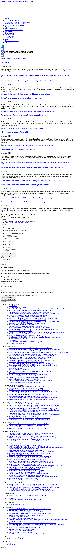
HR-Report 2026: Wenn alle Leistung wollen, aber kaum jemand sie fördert (32, 438)
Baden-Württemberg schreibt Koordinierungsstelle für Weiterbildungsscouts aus (34, 313)
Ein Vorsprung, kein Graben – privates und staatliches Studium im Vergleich (33, 397)
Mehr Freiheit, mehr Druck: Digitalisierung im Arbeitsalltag (27, 425)
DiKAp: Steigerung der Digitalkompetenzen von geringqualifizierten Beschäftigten (34, 410)
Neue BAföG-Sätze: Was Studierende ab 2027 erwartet (26, 387)
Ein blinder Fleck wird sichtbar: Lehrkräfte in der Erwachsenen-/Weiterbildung (33, 408)
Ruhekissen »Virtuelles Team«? (19, 516)
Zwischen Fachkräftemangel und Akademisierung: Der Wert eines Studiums (33, 391)
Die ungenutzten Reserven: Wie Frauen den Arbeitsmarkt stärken (29, 453)
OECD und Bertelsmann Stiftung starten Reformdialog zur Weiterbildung (31, 355)
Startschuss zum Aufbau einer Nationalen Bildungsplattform (27, 377)
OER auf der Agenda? (16, 368)
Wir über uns (13, 544)
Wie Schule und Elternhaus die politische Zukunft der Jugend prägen (30, 376)
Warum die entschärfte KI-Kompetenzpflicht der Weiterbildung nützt (24, 115)
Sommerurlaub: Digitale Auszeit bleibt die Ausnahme (25, 427)
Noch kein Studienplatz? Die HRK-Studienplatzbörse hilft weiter (29, 390)
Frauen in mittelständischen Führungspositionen (24, 448)
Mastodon (3, 224)
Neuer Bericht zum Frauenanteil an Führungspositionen (26, 470)
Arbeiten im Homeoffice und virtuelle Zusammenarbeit (26, 515)
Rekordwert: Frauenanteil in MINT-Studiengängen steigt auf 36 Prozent (31, 461)
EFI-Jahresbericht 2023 (16, 504)
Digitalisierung (47, 198)
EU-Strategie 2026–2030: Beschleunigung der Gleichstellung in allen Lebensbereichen (36, 447)
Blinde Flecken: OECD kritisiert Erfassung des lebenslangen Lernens (30, 348)
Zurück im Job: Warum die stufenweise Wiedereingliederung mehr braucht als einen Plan (37, 332)
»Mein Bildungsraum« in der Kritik (19, 369)
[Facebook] (37, 52)
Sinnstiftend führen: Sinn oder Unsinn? (21, 532)
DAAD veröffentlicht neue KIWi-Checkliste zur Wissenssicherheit (29, 413)
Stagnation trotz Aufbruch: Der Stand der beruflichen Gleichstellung (30, 458)
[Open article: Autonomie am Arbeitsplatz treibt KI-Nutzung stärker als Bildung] (22, 198)
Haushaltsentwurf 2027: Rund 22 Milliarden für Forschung (27, 404)
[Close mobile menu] (1, 16)
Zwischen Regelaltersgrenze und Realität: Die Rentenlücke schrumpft (31, 486)
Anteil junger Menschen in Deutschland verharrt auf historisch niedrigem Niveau (34, 487)
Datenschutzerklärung (16, 538)
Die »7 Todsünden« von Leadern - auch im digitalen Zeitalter (27, 534)
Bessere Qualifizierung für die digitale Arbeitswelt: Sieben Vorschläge (30, 512)
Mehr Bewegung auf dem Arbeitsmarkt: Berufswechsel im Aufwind (30, 334)
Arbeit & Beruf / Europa (19, 58)
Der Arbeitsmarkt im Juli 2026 (18, 338)
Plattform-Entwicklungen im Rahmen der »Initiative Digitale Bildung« (30, 380)
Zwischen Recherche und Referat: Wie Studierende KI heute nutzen (30, 394)
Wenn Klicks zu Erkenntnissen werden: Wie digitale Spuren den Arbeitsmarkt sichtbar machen (38, 407)
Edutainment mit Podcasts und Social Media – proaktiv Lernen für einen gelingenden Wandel (38, 520)
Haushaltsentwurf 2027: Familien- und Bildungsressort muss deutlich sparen (33, 365)
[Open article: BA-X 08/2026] (6, 58)
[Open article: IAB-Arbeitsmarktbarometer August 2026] (14, 128)
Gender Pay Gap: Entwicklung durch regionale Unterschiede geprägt (30, 456)
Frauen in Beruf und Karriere (44, 145)
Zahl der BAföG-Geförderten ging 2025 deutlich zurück (26, 388)
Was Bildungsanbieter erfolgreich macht (21, 529)
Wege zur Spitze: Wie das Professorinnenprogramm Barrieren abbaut (31, 462)
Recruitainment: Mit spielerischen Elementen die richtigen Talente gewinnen (32, 523)
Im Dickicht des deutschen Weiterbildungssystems (25, 527)
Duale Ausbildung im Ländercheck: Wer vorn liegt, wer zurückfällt (29, 327)
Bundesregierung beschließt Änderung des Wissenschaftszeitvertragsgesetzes (34, 405)
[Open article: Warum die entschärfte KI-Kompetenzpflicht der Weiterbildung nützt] (23, 111)
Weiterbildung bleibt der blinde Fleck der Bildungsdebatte (26, 362)
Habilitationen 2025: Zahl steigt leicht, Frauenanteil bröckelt (27, 396)
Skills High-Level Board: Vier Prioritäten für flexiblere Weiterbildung (30, 357)
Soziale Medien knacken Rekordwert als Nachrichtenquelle (21, 98)
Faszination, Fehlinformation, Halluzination (22, 518)
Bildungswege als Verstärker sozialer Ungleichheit (24, 382)
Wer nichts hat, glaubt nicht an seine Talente (22, 416)
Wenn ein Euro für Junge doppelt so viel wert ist (24, 379)
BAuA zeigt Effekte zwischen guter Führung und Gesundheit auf (29, 439)
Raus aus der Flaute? (15, 521)
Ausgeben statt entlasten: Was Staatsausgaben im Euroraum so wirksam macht (34, 321)
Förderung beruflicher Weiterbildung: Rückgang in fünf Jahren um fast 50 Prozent (34, 349)
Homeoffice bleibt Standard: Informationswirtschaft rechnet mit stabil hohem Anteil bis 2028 (32, 167)
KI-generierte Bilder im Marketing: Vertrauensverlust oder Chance (29, 526)
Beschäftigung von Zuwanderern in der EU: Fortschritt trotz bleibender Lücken (33, 329)
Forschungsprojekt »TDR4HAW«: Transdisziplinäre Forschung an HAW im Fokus (34, 415)
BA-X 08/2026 (5, 62)
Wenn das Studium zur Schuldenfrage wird (22, 393)
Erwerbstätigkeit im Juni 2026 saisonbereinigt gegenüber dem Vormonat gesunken (35, 337)
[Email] (37, 55)
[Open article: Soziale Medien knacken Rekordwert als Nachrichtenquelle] (20, 94)
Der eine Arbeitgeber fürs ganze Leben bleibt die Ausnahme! (28, 317)
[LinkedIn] (37, 46)
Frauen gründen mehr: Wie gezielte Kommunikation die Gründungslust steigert (33, 476)
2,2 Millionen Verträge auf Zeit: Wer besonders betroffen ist (27, 320)
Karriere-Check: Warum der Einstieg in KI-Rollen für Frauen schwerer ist (31, 452)
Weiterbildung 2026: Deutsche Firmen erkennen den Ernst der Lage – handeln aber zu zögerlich (39, 352)
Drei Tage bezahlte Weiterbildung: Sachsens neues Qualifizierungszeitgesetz (33, 354)
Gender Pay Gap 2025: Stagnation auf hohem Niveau (25, 455)
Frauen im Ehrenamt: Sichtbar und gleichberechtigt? (25, 472)
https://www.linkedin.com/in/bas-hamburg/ (18, 222)
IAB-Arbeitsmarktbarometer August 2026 (15, 132)
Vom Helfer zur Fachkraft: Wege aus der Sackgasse (25, 342)
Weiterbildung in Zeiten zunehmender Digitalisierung (25, 499)
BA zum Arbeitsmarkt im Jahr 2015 (20, 343)
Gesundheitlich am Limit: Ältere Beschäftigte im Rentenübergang (29, 489)
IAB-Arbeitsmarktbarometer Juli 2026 (20, 331)
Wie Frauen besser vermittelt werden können (23, 478)
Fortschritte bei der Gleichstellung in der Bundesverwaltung (27, 459)
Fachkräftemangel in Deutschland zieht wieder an (24, 434)
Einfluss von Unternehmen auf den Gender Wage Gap (26, 450)
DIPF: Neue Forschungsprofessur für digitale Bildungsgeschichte (29, 418)
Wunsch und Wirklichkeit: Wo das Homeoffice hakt (25, 335)
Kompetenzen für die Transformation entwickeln (24, 411)
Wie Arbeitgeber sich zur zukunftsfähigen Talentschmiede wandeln (30, 513)
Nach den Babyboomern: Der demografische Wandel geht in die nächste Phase (27, 81)
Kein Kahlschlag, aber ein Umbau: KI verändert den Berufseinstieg (30, 312)
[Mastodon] (37, 49)
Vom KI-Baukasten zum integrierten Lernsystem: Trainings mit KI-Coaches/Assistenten (36, 524)
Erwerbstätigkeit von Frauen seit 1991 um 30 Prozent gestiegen (29, 473)
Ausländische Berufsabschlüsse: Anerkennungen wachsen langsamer (31, 315)
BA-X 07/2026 (13, 340)
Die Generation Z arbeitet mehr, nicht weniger (23, 324)
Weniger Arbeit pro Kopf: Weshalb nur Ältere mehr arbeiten (27, 323)
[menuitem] (7, 19)
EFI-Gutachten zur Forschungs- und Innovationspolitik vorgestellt (29, 419)
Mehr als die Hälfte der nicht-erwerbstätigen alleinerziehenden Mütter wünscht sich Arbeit (37, 480)
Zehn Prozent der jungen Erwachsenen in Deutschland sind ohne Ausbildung (33, 318)
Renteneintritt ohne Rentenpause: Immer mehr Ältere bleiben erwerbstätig (32, 490)
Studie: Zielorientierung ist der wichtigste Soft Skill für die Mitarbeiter (30, 441)
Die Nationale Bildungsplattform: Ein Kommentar (24, 510)
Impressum (12, 543)
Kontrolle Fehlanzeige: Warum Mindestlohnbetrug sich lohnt (27, 326)
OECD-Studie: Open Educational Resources (23, 373)
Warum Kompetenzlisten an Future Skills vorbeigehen (26, 351)
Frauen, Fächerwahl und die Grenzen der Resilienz (18, 149)
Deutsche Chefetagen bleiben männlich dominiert (24, 469)
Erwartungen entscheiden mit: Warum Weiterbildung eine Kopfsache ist (31, 360)
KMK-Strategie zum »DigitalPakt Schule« (22, 366)
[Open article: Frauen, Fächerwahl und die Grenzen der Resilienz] (18, 145)
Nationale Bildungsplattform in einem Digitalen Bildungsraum (28, 374)
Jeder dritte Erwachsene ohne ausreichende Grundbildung (27, 359)
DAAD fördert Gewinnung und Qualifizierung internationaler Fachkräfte (31, 399)
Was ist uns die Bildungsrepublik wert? (21, 530)
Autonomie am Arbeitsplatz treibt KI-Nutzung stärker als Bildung (23, 202)
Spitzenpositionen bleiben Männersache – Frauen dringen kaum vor (30, 467)
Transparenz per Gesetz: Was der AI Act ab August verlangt (27, 428)
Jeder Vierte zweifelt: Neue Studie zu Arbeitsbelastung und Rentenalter (25, 185)
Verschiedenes (45, 94)
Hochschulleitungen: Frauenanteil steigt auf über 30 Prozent (27, 475)
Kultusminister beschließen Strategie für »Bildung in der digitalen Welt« (31, 371)
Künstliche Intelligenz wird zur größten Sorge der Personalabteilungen (31, 433)
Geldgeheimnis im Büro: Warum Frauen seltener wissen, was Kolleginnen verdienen (35, 466)
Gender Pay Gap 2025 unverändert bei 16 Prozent (25, 464)
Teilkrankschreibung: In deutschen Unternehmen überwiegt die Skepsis (31, 436)
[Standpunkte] (49, 111)
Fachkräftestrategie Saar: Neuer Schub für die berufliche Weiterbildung (31, 363)
